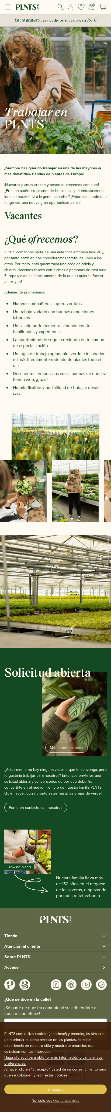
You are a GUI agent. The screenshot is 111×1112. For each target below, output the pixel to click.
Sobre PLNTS (17, 957)
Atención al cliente (22, 946)
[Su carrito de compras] (103, 7)
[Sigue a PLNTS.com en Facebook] (56, 984)
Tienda (11, 936)
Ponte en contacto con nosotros (36, 807)
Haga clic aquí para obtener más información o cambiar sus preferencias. (53, 1060)
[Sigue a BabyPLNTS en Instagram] (24, 984)
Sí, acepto (55, 1089)
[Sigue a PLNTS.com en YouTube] (86, 984)
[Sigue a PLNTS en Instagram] (9, 984)
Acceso (11, 967)
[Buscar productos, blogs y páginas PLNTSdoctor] (61, 7)
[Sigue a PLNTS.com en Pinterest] (71, 984)
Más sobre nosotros (66, 747)
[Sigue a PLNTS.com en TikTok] (101, 984)
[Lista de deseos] (81, 7)
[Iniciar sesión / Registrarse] (71, 7)
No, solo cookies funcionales (55, 1100)
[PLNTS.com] (27, 7)
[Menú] (7, 7)
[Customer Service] (91, 6)
